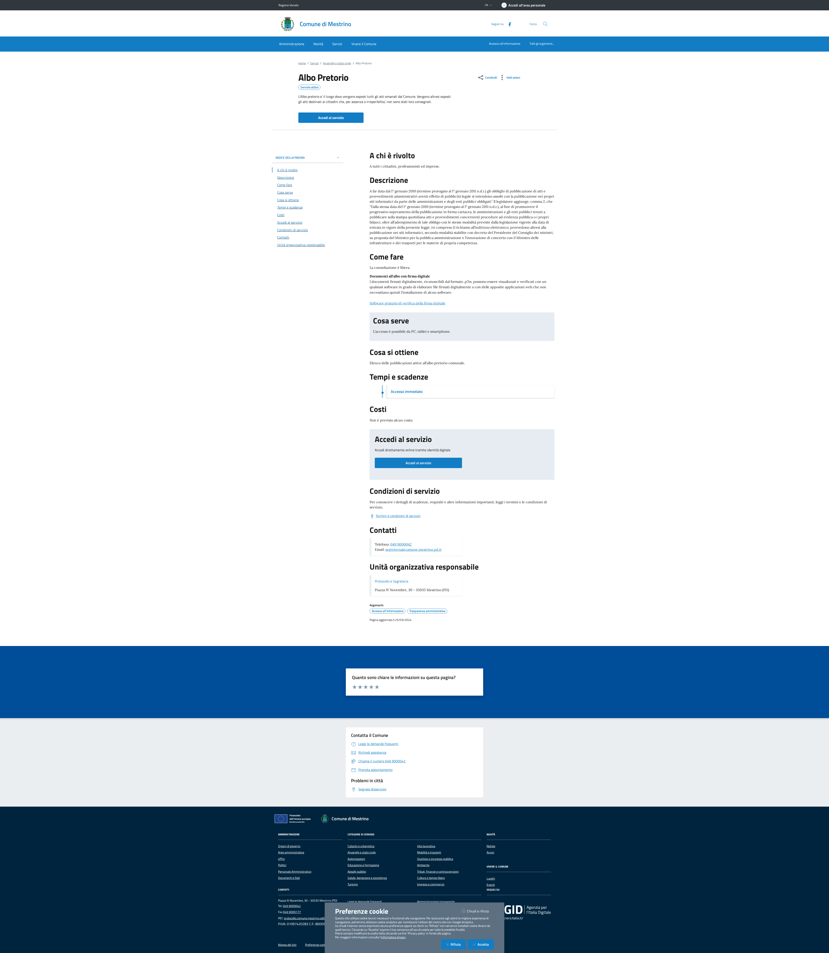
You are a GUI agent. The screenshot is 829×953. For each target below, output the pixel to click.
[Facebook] (508, 24)
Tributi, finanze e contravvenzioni (438, 871)
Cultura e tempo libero (431, 877)
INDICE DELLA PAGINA (290, 157)
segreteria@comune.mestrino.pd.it (413, 549)
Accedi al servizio (418, 462)
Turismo (353, 884)
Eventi (491, 884)
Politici (282, 865)
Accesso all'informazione (504, 43)
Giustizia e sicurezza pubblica (435, 858)
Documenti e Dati (289, 877)
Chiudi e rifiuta (480, 911)
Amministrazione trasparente (436, 901)
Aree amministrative (291, 852)
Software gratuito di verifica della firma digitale (407, 303)
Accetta (486, 944)
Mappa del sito (287, 944)
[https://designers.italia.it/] (519, 909)
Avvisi (490, 852)
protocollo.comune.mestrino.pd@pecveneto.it (313, 918)
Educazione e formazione (363, 865)
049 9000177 (292, 912)
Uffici (281, 858)
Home (302, 63)
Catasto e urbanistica (361, 846)
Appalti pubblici (357, 871)
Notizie (491, 846)
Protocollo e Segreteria (391, 581)
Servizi (314, 63)
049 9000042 (401, 544)
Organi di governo (289, 846)
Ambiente (423, 865)
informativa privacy (393, 937)
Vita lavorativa (426, 846)
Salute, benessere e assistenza (367, 877)
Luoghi (491, 878)
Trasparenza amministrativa (427, 611)
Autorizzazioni (356, 858)
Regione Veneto (288, 5)
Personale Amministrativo (294, 871)
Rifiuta (458, 944)
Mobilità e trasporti (429, 852)
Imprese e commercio (430, 884)
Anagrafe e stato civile (337, 63)
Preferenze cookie (316, 944)
